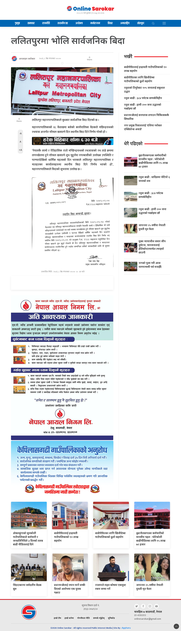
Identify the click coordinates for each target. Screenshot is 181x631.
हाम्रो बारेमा (69, 618)
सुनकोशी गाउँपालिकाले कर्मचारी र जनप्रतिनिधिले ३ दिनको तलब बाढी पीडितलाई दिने (28, 538)
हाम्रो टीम (57, 618)
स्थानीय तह (63, 23)
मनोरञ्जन (95, 23)
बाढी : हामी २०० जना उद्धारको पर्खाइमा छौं (142, 106)
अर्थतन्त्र (79, 23)
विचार (110, 23)
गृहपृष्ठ (17, 23)
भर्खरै (128, 56)
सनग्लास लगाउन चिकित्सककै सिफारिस (146, 117)
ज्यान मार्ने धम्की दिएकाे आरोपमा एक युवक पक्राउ (69, 588)
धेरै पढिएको (133, 143)
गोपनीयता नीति (83, 618)
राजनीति (46, 23)
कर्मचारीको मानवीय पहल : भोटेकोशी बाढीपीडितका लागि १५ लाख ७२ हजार (150, 538)
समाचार (31, 23)
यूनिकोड (111, 618)
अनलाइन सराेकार (27, 58)
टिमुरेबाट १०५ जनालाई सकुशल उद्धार (144, 89)
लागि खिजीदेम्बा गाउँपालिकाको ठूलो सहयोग (139, 79)
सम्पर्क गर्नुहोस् (99, 618)
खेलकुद (140, 23)
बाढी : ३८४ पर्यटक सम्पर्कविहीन (143, 98)
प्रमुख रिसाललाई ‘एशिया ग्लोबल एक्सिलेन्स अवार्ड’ (143, 127)
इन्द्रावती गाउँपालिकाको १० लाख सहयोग (145, 69)
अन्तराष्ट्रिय (124, 23)
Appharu (126, 627)
